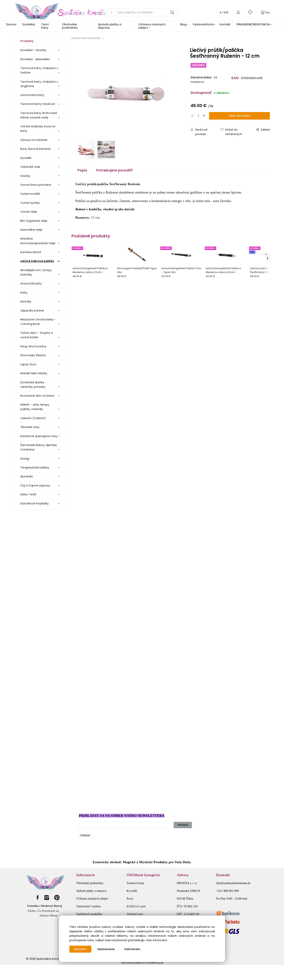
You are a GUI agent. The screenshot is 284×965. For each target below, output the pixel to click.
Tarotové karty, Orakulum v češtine (39, 70)
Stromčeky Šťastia (33, 355)
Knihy (23, 293)
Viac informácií (156, 940)
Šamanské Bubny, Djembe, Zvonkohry (38, 447)
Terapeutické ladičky (34, 467)
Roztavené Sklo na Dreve (37, 396)
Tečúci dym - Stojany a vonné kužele (36, 335)
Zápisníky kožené (32, 311)
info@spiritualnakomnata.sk (233, 883)
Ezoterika (29, 24)
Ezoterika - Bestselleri (35, 59)
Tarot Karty (45, 26)
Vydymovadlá (30, 194)
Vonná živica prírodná (35, 185)
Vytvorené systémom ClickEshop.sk (142, 962)
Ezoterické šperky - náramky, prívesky (33, 384)
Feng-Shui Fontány (33, 346)
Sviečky (25, 176)
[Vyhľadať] (110, 12)
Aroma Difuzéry (31, 283)
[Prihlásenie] (238, 12)
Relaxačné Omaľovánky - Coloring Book (38, 322)
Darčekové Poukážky (34, 503)
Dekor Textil (28, 494)
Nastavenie (106, 949)
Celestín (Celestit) (33, 418)
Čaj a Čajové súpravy (35, 485)
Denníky (25, 301)
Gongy (25, 459)
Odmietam (132, 949)
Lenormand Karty (32, 95)
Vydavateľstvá (203, 24)
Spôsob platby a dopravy (109, 26)
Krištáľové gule (136, 906)
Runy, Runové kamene (35, 149)
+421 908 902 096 (227, 890)
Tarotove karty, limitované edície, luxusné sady (38, 115)
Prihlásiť (183, 825)
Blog (183, 24)
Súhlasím (80, 949)
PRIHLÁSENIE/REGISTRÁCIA (253, 24)
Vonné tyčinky (30, 203)
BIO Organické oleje (33, 221)
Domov (11, 24)
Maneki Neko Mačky (33, 373)
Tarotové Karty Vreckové (37, 104)
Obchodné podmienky (70, 26)
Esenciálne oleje (31, 230)
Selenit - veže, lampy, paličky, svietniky (35, 407)
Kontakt (225, 24)
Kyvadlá (25, 158)
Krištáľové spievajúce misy (38, 436)
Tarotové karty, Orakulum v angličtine (39, 84)
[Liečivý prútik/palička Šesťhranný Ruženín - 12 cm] (126, 91)
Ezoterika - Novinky (33, 50)
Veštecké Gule (30, 167)
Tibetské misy (29, 427)
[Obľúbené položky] (250, 12)
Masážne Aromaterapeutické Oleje (37, 241)
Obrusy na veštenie (33, 140)
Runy (130, 898)
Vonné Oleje (28, 212)
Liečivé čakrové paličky (37, 261)
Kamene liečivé (30, 252)
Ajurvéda (26, 476)
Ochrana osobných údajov (152, 26)
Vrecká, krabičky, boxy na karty (37, 128)
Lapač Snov (28, 364)
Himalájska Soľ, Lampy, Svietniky (36, 272)
